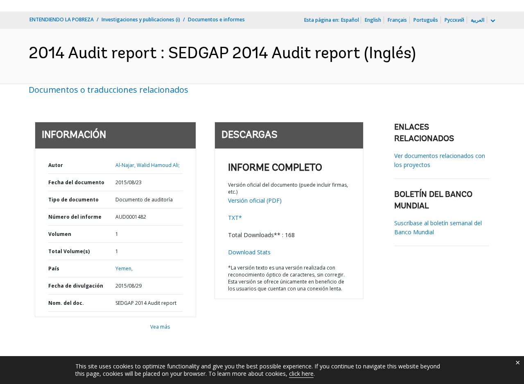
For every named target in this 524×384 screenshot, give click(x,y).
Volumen (59, 234)
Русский (454, 19)
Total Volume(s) (69, 251)
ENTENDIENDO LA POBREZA (61, 19)
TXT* (235, 218)
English (373, 19)
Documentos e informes (216, 19)
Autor (55, 165)
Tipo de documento (73, 199)
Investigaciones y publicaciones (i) (141, 19)
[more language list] (492, 20)
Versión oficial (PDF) (255, 200)
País (53, 268)
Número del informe (75, 216)
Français (397, 19)
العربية (477, 19)
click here (301, 373)
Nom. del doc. (66, 302)
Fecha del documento (76, 182)
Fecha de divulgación (75, 285)
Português (425, 19)
